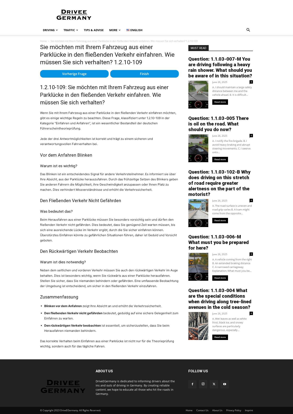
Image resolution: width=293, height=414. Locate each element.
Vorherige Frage (74, 74)
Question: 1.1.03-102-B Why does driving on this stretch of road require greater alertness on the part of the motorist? (219, 183)
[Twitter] (214, 384)
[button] (248, 30)
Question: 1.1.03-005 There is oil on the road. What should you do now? (218, 124)
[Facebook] (192, 384)
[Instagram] (203, 384)
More (113, 30)
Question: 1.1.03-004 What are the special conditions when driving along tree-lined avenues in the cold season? (219, 299)
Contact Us (202, 410)
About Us (217, 410)
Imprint (249, 410)
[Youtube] (225, 384)
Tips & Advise (94, 30)
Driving (49, 30)
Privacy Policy (233, 410)
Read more (220, 102)
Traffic (69, 30)
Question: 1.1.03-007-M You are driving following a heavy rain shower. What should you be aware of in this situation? (220, 67)
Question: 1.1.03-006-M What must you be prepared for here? (218, 242)
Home (43, 41)
